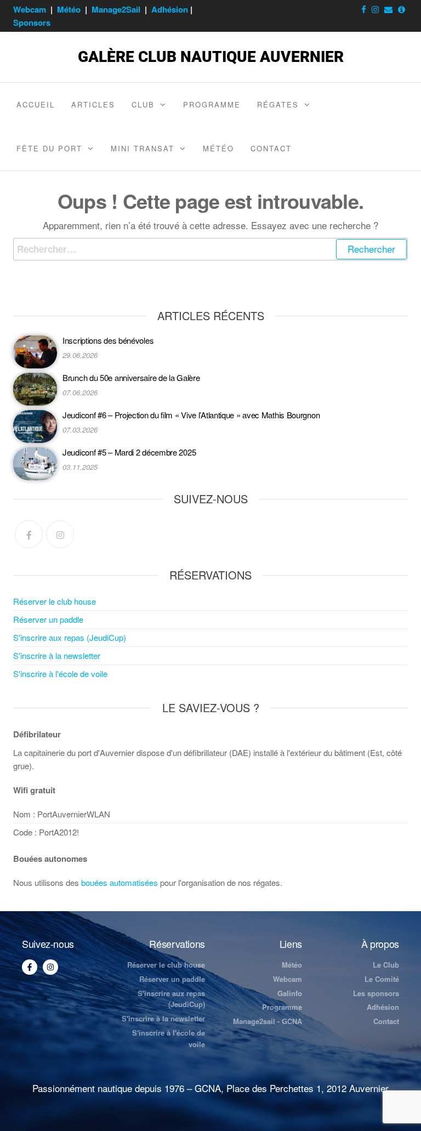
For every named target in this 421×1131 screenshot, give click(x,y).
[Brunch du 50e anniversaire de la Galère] (35, 389)
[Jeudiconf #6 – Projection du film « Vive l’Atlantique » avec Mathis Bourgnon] (35, 426)
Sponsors (31, 22)
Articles (93, 104)
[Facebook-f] (29, 967)
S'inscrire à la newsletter (56, 655)
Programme (212, 104)
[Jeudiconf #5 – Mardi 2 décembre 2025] (35, 463)
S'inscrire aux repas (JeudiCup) (69, 637)
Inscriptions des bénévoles (107, 340)
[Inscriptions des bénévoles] (35, 352)
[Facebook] (29, 534)
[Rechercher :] (210, 249)
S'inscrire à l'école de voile (60, 673)
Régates (278, 104)
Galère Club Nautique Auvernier (211, 57)
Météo (69, 9)
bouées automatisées (119, 882)
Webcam (29, 9)
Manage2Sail (116, 9)
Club (143, 104)
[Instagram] (60, 534)
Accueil (35, 104)
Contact (271, 148)
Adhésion (169, 9)
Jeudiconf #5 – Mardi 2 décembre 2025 (129, 452)
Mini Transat (142, 148)
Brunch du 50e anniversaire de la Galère (131, 377)
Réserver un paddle (48, 619)
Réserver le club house (54, 601)
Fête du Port (49, 148)
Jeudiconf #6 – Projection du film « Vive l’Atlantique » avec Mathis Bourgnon (191, 414)
